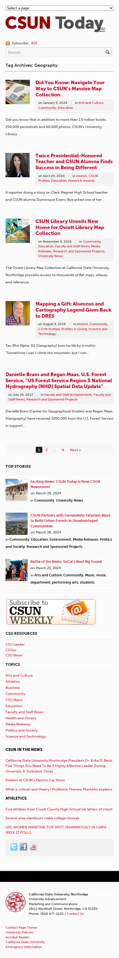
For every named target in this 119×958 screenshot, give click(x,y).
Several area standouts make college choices (42, 818)
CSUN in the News (24, 749)
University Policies (19, 932)
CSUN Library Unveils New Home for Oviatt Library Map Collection (69, 227)
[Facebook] (23, 847)
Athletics (13, 681)
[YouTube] (33, 847)
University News (50, 256)
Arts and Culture (91, 103)
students (87, 582)
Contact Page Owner (22, 927)
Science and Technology (26, 736)
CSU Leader (15, 644)
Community (47, 108)
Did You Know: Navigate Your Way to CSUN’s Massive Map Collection (70, 88)
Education (65, 108)
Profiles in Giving (74, 329)
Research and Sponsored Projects (78, 251)
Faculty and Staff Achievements (68, 395)
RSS (34, 43)
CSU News (14, 655)
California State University (25, 942)
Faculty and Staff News (72, 246)
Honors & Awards (81, 181)
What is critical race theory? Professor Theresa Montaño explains (59, 789)
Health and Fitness (21, 718)
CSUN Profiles (49, 329)
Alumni (81, 176)
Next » (75, 450)
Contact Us (75, 914)
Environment (60, 539)
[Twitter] (14, 847)
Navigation (101, 30)
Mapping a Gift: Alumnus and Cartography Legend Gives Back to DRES (73, 310)
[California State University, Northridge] (55, 29)
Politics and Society (22, 730)
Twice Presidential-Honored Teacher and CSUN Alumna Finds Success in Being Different (74, 162)
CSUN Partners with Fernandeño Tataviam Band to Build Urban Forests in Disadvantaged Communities (70, 520)
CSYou (11, 650)
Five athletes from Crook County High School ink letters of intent (59, 809)
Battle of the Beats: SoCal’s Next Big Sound (66, 561)
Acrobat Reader (18, 937)
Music (90, 575)
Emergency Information (24, 947)
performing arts (65, 582)
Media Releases (85, 539)
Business (13, 687)
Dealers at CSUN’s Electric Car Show (35, 780)
